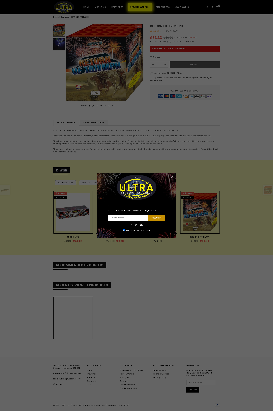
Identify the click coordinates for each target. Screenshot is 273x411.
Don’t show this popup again (138, 230)
